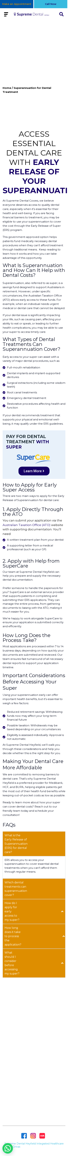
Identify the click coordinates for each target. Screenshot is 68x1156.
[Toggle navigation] (6, 14)
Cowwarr (34, 1052)
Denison (34, 1046)
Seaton (34, 1074)
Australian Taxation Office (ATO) (26, 525)
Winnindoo (34, 1063)
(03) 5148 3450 (34, 1095)
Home (7, 88)
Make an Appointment (16, 4)
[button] (7, 1148)
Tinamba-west (34, 1068)
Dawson (34, 1057)
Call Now (50, 4)
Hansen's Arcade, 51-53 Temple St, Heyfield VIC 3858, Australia (34, 1087)
